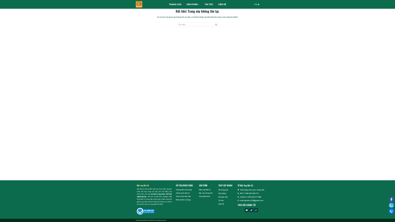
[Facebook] (247, 210)
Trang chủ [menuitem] (175, 4)
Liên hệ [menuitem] (222, 4)
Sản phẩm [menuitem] (192, 4)
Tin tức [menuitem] (209, 4)
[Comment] (256, 210)
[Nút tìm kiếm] (216, 25)
